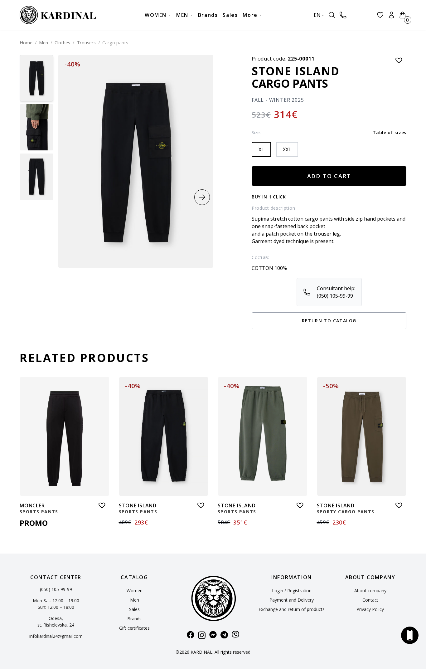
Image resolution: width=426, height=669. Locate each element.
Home (26, 42)
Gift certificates (134, 628)
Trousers (86, 42)
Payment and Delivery (291, 600)
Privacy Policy (370, 609)
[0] (402, 15)
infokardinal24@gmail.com (56, 636)
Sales (134, 609)
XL (261, 149)
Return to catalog (329, 321)
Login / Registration (292, 590)
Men (43, 42)
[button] (202, 197)
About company (370, 590)
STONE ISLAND (296, 71)
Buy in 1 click (269, 197)
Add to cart (329, 176)
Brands (134, 619)
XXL (287, 149)
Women (135, 590)
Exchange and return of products (292, 609)
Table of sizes (389, 132)
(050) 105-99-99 (56, 589)
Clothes (62, 42)
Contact (370, 600)
